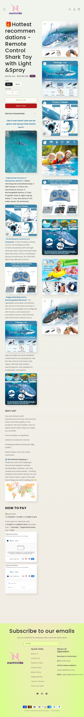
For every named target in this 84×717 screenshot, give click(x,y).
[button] (4, 9)
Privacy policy (55, 710)
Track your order (37, 686)
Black (18, 84)
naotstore (33, 710)
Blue (9, 84)
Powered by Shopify (42, 710)
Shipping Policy (37, 677)
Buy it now (21, 106)
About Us (34, 654)
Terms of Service (37, 681)
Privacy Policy (36, 668)
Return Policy (36, 672)
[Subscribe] (58, 643)
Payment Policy (37, 663)
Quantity (8, 89)
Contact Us (35, 658)
